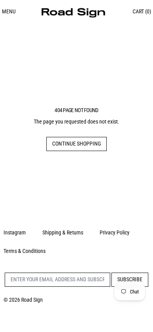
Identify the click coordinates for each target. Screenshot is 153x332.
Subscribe (129, 279)
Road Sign (32, 300)
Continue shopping (76, 143)
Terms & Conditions (25, 251)
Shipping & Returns (62, 232)
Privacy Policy (114, 232)
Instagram (15, 232)
